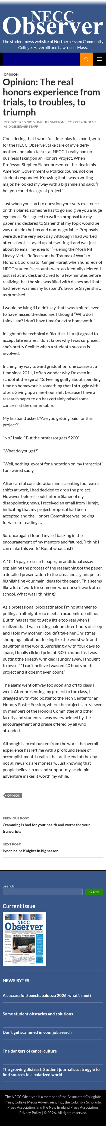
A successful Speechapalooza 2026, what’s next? (47, 995)
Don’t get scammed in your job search (37, 1032)
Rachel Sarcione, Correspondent (66, 122)
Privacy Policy (30, 1113)
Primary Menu (99, 59)
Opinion (11, 74)
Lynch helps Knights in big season (30, 847)
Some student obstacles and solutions (38, 1013)
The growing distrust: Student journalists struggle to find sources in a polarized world (51, 1072)
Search (8, 886)
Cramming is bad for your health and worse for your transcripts (46, 825)
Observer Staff (24, 126)
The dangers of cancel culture (30, 1050)
